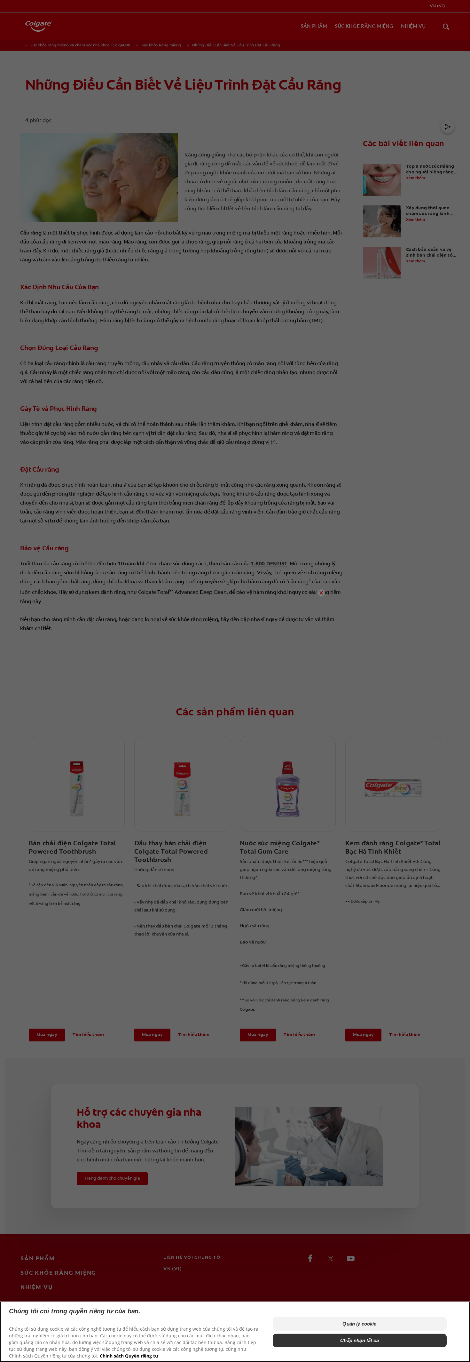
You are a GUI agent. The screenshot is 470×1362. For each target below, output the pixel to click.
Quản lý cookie (359, 1323)
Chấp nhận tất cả (359, 1340)
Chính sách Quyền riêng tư (129, 1356)
